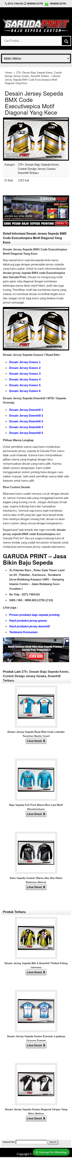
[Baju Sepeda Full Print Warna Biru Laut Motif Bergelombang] (36, 779)
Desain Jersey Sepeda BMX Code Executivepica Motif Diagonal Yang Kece (34, 102)
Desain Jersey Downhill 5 (26, 432)
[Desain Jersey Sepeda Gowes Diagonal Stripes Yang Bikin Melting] (36, 1083)
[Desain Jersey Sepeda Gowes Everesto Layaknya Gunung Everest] (36, 1010)
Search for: (9, 1142)
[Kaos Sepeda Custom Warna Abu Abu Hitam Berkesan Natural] (36, 852)
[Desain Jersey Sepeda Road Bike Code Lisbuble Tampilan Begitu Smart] (36, 706)
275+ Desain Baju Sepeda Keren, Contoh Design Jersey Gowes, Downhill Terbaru (39, 168)
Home (8, 72)
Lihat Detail (35, 740)
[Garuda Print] (36, 25)
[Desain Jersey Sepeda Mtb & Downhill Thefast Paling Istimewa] (36, 937)
